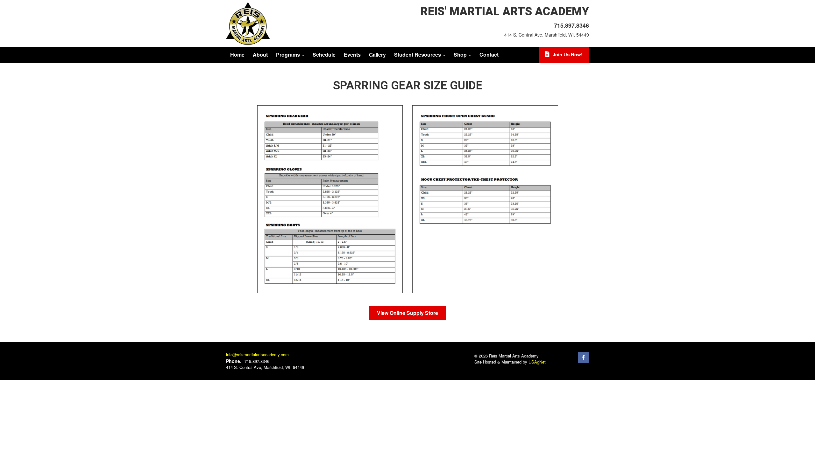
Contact (489, 54)
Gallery (377, 54)
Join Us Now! (568, 54)
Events (352, 54)
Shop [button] (461, 54)
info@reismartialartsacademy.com (257, 354)
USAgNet (537, 362)
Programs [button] (288, 54)
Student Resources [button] (418, 54)
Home (237, 54)
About (260, 54)
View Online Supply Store (407, 312)
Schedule (324, 54)
